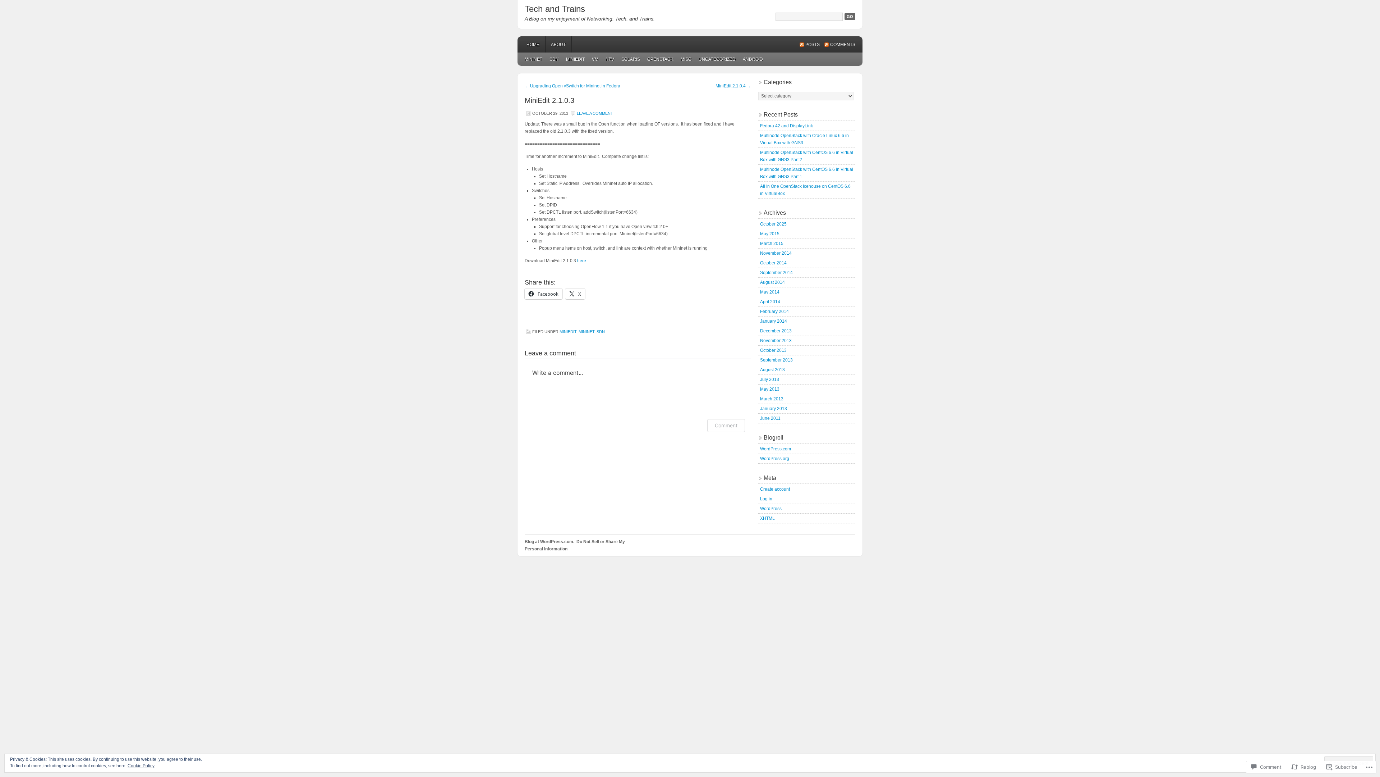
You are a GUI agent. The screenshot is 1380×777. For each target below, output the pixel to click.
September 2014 (776, 272)
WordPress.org (774, 458)
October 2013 (773, 350)
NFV (610, 59)
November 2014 (776, 253)
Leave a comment (595, 113)
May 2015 (769, 233)
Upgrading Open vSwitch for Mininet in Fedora (572, 85)
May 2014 (769, 292)
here (581, 260)
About (558, 44)
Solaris (630, 59)
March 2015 (771, 243)
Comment (726, 425)
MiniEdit (575, 59)
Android (753, 59)
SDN (554, 59)
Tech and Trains (555, 9)
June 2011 (770, 418)
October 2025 (773, 224)
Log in (766, 498)
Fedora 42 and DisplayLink (786, 125)
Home (532, 44)
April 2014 (770, 301)
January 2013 (773, 408)
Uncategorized (717, 59)
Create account (775, 489)
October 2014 (773, 262)
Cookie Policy (141, 765)
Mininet (533, 59)
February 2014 (774, 311)
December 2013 (776, 330)
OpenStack (660, 59)
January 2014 (773, 321)
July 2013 (769, 379)
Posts (812, 44)
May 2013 (769, 389)
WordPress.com (775, 448)
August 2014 (772, 282)
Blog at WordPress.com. (549, 541)
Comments (842, 44)
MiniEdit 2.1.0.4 (733, 85)
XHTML (767, 518)
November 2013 (776, 340)
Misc (686, 59)
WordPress (771, 508)
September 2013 (776, 360)
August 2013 (772, 369)
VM (595, 59)
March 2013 (771, 398)
